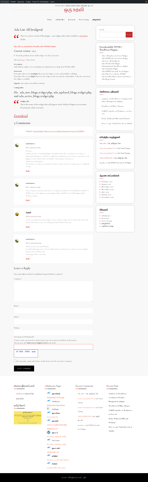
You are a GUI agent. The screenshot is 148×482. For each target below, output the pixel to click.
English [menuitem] (28, 2)
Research (71, 20)
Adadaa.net (60, 20)
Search (101, 30)
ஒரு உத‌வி (74, 9)
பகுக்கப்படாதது (108, 226)
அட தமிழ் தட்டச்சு (114, 143)
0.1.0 (23, 60)
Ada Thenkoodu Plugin (111, 63)
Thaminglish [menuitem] (5, 2)
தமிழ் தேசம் (20, 399)
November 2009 (108, 189)
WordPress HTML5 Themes (113, 106)
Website (17, 328)
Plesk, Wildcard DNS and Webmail (115, 118)
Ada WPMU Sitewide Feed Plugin (115, 71)
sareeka (102, 163)
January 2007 (106, 195)
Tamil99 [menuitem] (12, 2)
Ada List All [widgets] (110, 61)
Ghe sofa (102, 143)
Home (49, 20)
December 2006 (108, 197)
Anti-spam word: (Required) (24, 337)
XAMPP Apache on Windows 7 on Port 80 (120, 412)
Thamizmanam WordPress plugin (115, 66)
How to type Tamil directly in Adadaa (117, 123)
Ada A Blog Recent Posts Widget (115, 56)
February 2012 (107, 182)
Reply (28, 171)
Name (16, 306)
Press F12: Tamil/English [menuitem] (41, 2)
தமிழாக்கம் (97, 20)
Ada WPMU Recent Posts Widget (115, 58)
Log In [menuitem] (52, 2)
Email (16, 317)
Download (21, 116)
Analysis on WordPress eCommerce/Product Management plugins (117, 397)
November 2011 (107, 187)
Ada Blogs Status (108, 79)
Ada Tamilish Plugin (110, 69)
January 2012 (106, 184)
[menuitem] (146, 1)
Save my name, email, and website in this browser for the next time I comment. (44, 361)
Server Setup (84, 20)
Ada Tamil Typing (123, 148)
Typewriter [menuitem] (20, 2)
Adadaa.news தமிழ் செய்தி (25, 394)
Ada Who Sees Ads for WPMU (114, 74)
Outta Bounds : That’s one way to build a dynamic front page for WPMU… (59, 131)
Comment (18, 279)
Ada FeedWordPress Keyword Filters (116, 76)
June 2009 (105, 192)
